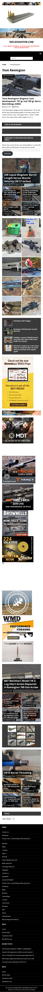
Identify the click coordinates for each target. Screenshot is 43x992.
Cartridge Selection (8, 867)
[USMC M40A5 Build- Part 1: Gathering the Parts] (11, 305)
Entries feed (6, 932)
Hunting (4, 857)
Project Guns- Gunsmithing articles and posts (16, 839)
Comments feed (7, 936)
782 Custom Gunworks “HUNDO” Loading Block (16, 949)
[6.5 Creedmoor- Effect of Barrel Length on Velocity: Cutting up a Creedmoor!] (11, 227)
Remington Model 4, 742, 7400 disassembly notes (12, 786)
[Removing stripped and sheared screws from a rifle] (12, 736)
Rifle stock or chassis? (31, 703)
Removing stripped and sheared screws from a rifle (18, 959)
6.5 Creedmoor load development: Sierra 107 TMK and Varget (11, 715)
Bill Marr (16, 107)
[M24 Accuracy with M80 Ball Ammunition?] (12, 743)
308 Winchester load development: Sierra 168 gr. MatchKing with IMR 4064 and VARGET (30, 713)
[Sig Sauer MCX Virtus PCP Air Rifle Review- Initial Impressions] (30, 743)
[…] (32, 117)
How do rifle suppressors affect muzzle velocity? (17, 952)
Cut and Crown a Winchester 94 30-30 (14, 962)
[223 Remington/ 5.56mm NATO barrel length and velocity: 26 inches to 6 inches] (11, 247)
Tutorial (4, 900)
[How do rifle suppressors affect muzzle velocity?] (21, 729)
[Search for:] (21, 58)
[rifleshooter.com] (21, 37)
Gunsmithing (6, 896)
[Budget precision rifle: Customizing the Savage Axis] (31, 227)
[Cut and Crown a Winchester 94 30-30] (21, 736)
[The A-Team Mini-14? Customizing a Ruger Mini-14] (30, 729)
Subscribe (7, 153)
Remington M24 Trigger (22, 321)
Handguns (5, 870)
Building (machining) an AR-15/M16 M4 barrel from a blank (30, 192)
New (3, 910)
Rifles (4, 847)
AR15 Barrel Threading (17, 772)
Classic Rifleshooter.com (9, 860)
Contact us (5, 832)
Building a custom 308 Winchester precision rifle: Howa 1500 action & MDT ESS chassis (26, 339)
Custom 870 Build (7, 880)
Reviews (4, 844)
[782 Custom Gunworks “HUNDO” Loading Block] (12, 729)
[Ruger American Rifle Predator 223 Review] (11, 286)
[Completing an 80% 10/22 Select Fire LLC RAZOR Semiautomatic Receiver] (11, 266)
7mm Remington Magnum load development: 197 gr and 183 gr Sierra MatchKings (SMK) (21, 101)
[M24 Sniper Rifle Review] (21, 743)
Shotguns (5, 906)
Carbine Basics (6, 916)
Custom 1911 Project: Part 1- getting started (31, 207)
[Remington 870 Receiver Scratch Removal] (8, 331)
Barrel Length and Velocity (10, 919)
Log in (4, 929)
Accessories (5, 903)
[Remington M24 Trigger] (8, 323)
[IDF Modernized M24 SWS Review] (30, 736)
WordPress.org (7, 939)
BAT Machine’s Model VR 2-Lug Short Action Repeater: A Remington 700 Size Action (21, 684)
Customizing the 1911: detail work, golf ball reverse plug (12, 192)
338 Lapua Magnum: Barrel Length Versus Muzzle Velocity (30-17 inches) (20, 178)
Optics (4, 853)
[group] (21, 482)
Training (4, 850)
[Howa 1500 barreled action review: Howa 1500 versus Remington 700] (31, 247)
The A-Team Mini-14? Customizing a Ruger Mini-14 (18, 955)
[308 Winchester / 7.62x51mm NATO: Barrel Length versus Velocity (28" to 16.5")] (31, 266)
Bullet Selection (7, 863)
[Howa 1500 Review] (31, 286)
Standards (5, 876)
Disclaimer (5, 835)
